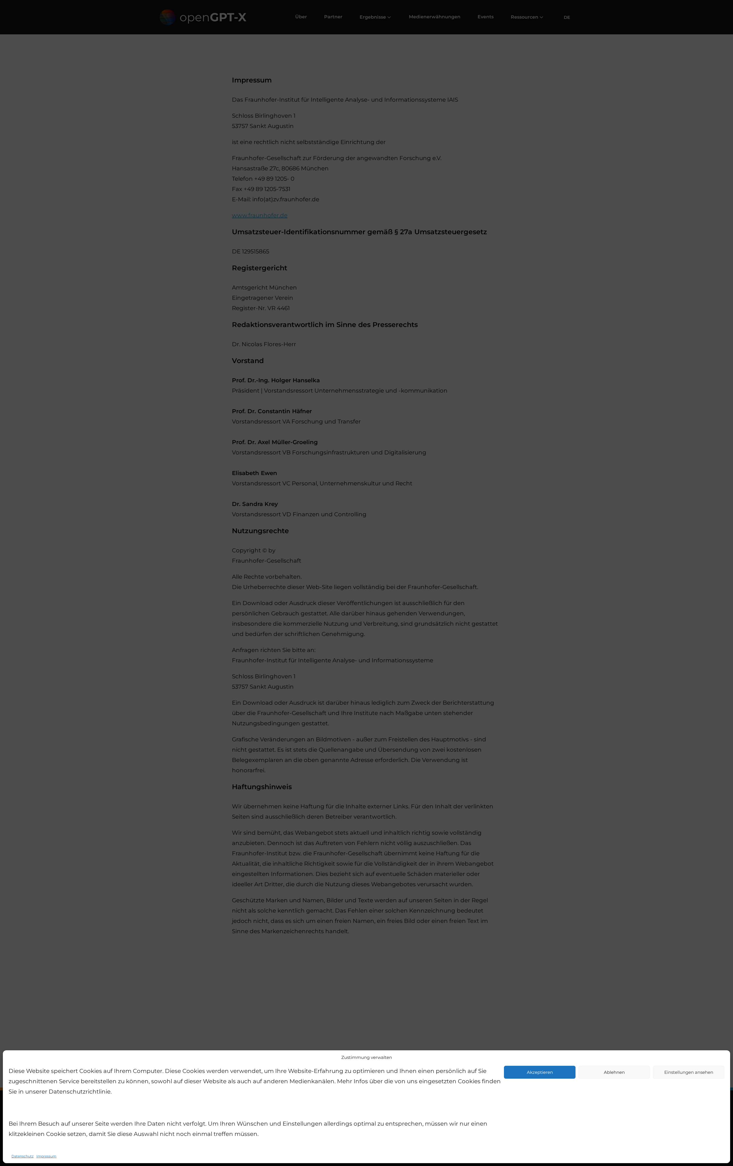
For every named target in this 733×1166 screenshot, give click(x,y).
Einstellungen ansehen (688, 1072)
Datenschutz (22, 1156)
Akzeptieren (540, 1072)
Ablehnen (614, 1072)
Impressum (46, 1156)
